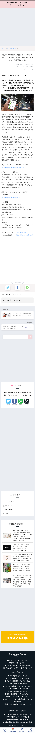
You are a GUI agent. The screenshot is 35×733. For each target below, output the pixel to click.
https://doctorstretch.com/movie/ (11, 197)
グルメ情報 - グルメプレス (18, 676)
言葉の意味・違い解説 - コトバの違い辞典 (18, 722)
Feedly (20, 404)
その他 (5, 513)
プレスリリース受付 (11, 668)
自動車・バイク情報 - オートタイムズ (18, 696)
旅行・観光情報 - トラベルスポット (18, 694)
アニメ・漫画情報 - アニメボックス (18, 681)
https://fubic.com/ (21, 232)
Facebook (14, 404)
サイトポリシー (12, 665)
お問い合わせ (26, 665)
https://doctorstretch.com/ (24, 235)
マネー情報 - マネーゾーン (18, 691)
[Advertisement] (17, 27)
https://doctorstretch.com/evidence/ (12, 167)
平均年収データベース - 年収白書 (18, 717)
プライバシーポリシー (18, 663)
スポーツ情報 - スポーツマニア (18, 689)
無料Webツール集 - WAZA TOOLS (18, 719)
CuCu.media (9, 509)
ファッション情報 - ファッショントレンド (18, 686)
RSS (27, 404)
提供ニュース (7, 506)
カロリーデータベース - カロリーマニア (18, 714)
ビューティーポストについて (18, 660)
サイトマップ (27, 668)
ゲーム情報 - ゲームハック (18, 683)
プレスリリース (16, 294)
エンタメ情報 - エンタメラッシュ (18, 678)
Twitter (8, 404)
